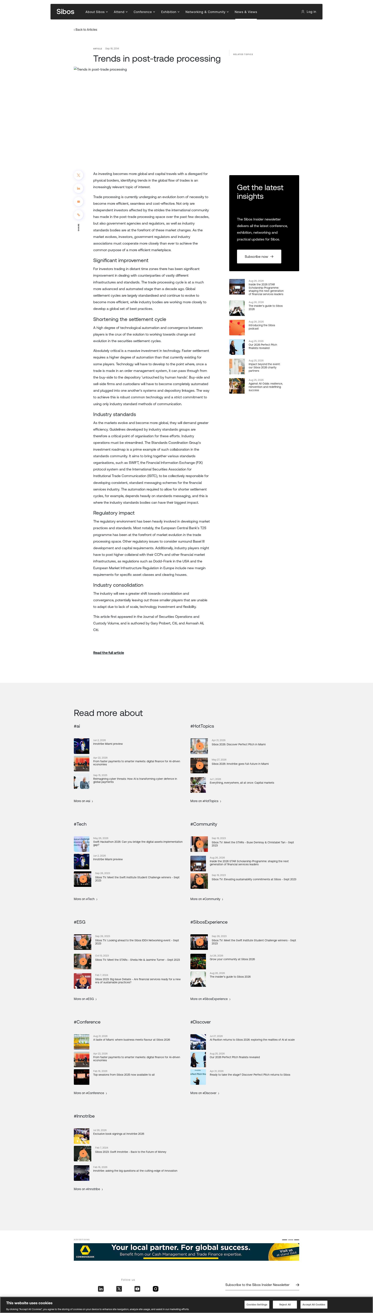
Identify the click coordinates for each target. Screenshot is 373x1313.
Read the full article (108, 653)
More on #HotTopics (204, 801)
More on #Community (205, 899)
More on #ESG (84, 999)
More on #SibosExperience (209, 999)
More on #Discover (203, 1093)
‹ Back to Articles (85, 29)
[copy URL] (78, 214)
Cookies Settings (257, 1304)
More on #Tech (84, 899)
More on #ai (82, 801)
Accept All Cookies (313, 1304)
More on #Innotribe (87, 1189)
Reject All (285, 1304)
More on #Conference (89, 1093)
